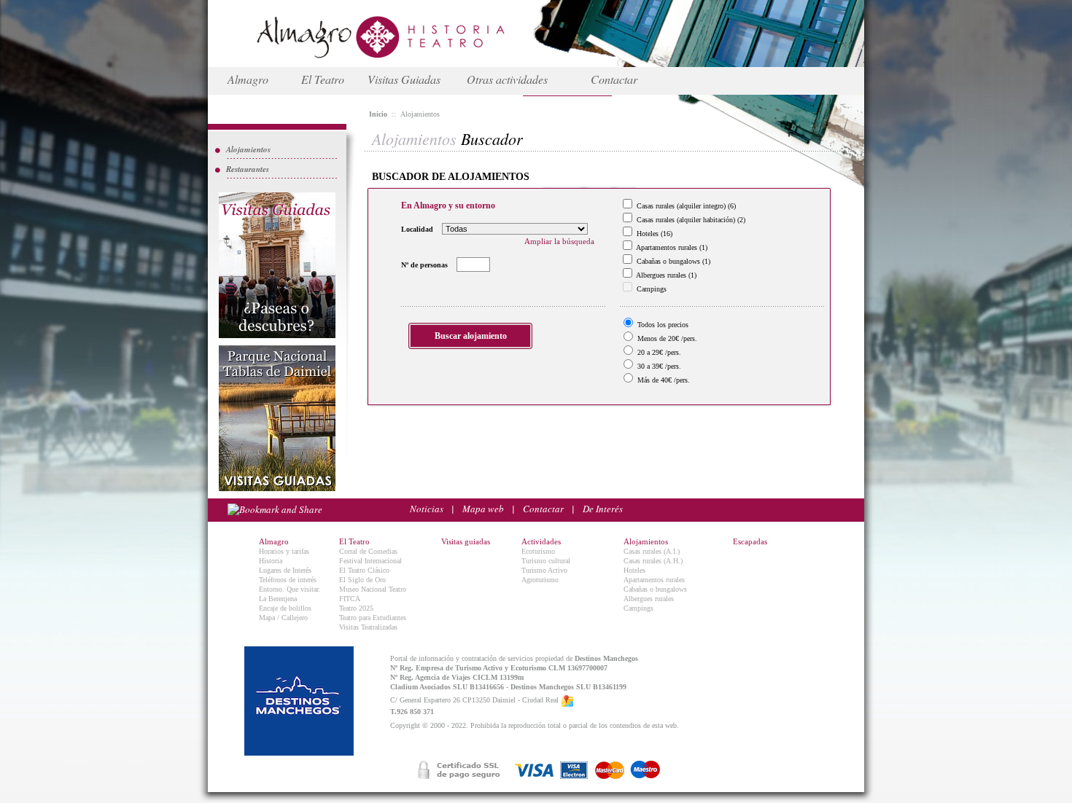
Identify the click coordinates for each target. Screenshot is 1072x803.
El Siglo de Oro (362, 580)
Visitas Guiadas (404, 79)
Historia (270, 561)
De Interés (603, 508)
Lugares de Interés (285, 570)
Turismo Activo (544, 570)
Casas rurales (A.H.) (653, 561)
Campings (638, 608)
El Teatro (322, 79)
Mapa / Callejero (283, 618)
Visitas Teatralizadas (368, 627)
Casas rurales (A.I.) (652, 551)
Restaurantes (247, 169)
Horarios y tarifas (284, 551)
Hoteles (634, 570)
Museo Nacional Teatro (372, 589)
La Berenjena (278, 599)
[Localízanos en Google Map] (567, 701)
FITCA (349, 599)
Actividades (541, 541)
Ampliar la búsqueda (559, 241)
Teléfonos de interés (287, 580)
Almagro (248, 79)
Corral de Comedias (368, 551)
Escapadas (750, 541)
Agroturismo (540, 580)
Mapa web (483, 508)
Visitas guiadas (465, 541)
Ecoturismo (538, 551)
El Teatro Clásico (364, 570)
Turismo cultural (545, 561)
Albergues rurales (649, 599)
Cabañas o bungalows (655, 589)
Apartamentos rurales (654, 580)
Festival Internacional (370, 561)
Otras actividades (507, 79)
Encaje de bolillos (285, 608)
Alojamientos (248, 149)
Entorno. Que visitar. (289, 589)
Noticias (426, 508)
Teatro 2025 (356, 608)
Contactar (614, 79)
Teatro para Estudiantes (372, 618)
